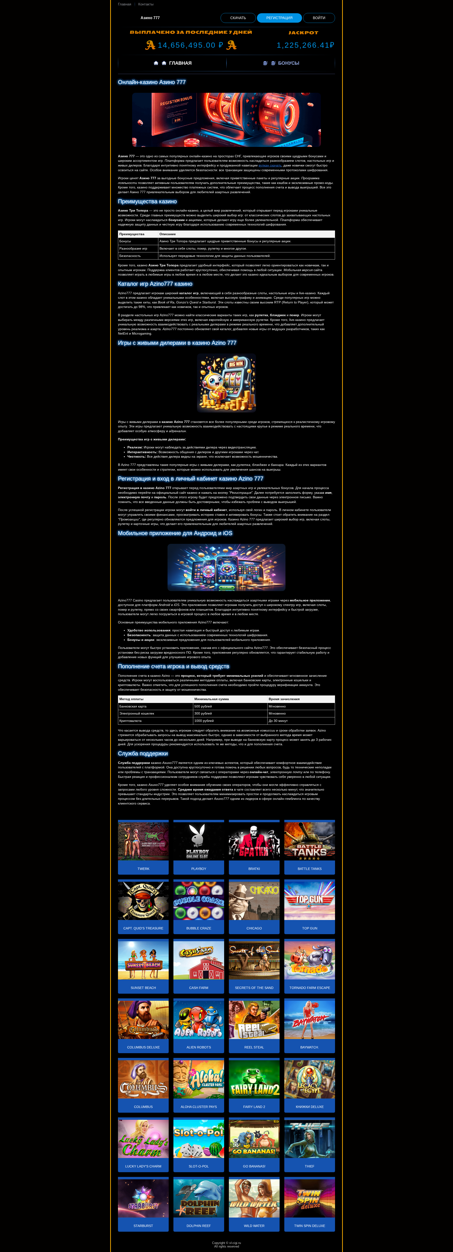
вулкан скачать (270, 165)
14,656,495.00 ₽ (191, 45)
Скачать (238, 18)
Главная (124, 4)
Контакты (146, 4)
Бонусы (288, 63)
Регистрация (279, 18)
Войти (319, 18)
